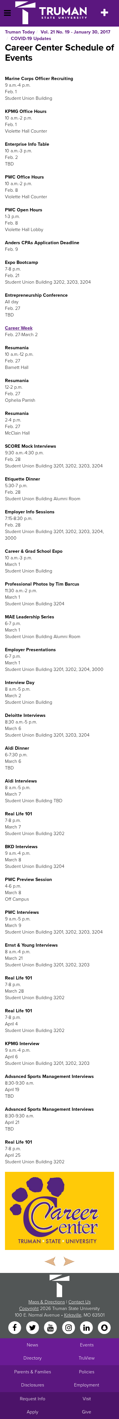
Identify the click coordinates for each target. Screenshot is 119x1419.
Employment (86, 1385)
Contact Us (79, 1302)
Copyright (29, 1308)
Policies (86, 1372)
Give (86, 1412)
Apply (32, 1412)
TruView (87, 1358)
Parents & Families (32, 1372)
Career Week (18, 328)
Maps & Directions (46, 1302)
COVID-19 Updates (31, 38)
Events (87, 1345)
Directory (32, 1358)
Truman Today (20, 32)
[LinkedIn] (87, 1328)
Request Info (32, 1399)
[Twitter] (33, 1328)
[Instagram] (69, 1328)
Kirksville (72, 1315)
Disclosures (32, 1385)
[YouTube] (51, 1328)
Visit (87, 1399)
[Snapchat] (104, 1328)
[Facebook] (15, 1328)
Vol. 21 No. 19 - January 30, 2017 (75, 32)
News (32, 1345)
